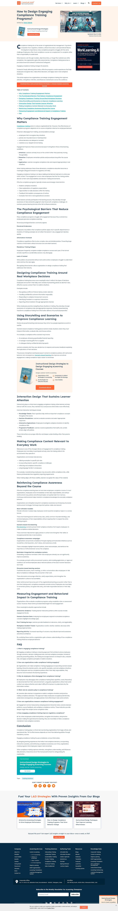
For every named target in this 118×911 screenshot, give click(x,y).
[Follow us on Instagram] (63, 903)
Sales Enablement (50, 866)
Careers (16, 861)
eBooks (77, 854)
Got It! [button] (83, 907)
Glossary (16, 868)
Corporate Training (96, 852)
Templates (78, 859)
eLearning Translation (96, 861)
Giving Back (17, 864)
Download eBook (33, 34)
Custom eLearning (34, 852)
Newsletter (78, 866)
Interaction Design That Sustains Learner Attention (36, 103)
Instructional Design (96, 867)
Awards (16, 859)
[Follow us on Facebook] (59, 903)
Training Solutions (27, 778)
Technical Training (50, 864)
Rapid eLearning (34, 865)
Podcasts (78, 861)
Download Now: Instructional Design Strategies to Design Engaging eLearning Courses (44, 85)
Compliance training (23, 126)
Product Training (49, 859)
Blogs (82, 3)
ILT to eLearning (35, 854)
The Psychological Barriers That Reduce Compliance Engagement (40, 96)
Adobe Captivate (64, 856)
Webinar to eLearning (34, 857)
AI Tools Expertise (36, 862)
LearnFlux (78, 864)
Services (58, 3)
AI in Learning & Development (95, 864)
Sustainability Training (51, 856)
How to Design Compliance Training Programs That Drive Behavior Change (57, 822)
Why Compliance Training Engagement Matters (34, 93)
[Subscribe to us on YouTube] (50, 903)
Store (15, 871)
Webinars (78, 856)
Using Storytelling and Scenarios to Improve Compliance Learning (40, 101)
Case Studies (17, 856)
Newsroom (17, 866)
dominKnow (63, 859)
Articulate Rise (64, 852)
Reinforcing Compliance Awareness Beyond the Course (37, 108)
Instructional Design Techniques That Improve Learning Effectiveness (86, 822)
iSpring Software (64, 864)
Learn (75, 3)
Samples (16, 854)
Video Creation (35, 860)
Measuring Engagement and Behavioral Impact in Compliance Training (42, 111)
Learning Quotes (79, 868)
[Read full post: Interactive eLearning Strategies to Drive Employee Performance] (30, 809)
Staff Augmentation (35, 867)
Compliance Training (50, 861)
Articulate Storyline (65, 854)
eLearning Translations (36, 870)
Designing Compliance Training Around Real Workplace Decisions (40, 98)
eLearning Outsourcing (97, 870)
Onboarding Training (50, 852)
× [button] (116, 905)
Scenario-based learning (43, 355)
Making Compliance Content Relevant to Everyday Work (37, 106)
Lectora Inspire (64, 866)
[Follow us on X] (54, 903)
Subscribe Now (59, 837)
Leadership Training (50, 854)
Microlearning (21, 527)
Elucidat (62, 861)
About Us (16, 852)
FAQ (20, 113)
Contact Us (96, 3)
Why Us (67, 3)
